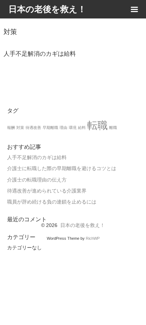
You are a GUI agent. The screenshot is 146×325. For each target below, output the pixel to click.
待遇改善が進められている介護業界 (46, 191)
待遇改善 (33, 127)
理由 (63, 127)
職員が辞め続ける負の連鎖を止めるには (51, 202)
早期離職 (50, 127)
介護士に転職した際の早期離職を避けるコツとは (61, 168)
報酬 (11, 127)
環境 (73, 127)
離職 (113, 127)
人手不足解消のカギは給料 (37, 157)
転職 (97, 125)
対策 (20, 127)
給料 (82, 127)
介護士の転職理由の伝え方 (37, 180)
